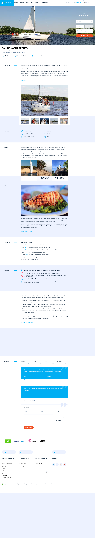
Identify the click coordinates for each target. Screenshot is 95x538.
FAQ (32, 2)
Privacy (3, 472)
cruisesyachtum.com (26, 452)
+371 (77, 2)
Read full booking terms (27, 322)
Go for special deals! (59, 452)
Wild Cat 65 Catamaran (24, 465)
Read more (23, 80)
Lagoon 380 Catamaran (24, 466)
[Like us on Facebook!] (57, 464)
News (27, 2)
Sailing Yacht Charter (7, 463)
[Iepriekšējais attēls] (23, 101)
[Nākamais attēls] (66, 101)
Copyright (4, 473)
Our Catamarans (22, 463)
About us (37, 2)
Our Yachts (4, 465)
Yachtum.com (59, 483)
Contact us (45, 2)
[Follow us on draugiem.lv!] (60, 464)
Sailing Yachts (5, 466)
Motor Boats (38, 465)
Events (22, 2)
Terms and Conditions (7, 477)
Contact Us (4, 475)
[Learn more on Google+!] (64, 464)
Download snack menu (26, 231)
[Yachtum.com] (2, 3)
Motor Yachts (38, 463)
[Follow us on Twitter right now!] (53, 464)
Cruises (16, 2)
